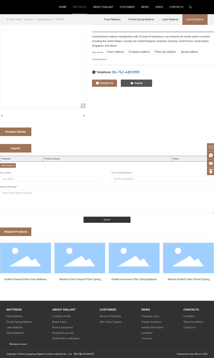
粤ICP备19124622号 (84, 354)
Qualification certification (65, 338)
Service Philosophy (110, 316)
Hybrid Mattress (45, 19)
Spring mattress (189, 51)
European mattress (139, 51)
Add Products (8, 165)
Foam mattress (115, 51)
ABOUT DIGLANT (103, 7)
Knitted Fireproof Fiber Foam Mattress (26, 279)
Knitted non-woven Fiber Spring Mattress (134, 279)
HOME (62, 7)
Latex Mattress (170, 19)
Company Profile (61, 316)
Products (28, 19)
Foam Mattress (112, 19)
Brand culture (59, 322)
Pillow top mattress (165, 51)
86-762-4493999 (125, 72)
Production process (63, 333)
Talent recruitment (193, 322)
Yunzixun (146, 338)
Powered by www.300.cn (189, 354)
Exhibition (147, 333)
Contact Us (189, 327)
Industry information (152, 327)
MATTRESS (80, 7)
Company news (150, 316)
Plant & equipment (62, 327)
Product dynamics (151, 322)
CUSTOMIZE (127, 7)
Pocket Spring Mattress (141, 19)
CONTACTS (176, 7)
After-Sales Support (110, 322)
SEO (205, 354)
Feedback (189, 316)
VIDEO (159, 7)
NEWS (145, 7)
